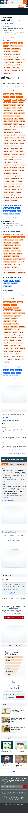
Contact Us (5, 793)
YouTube (16, 798)
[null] (19, 688)
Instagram (22, 798)
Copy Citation (14, 593)
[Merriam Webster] (14, 682)
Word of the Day (14, 685)
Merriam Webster (4, 780)
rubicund (4, 536)
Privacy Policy (13, 793)
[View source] (3, 431)
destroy (12, 464)
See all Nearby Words (13, 540)
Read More (5, 417)
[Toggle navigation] (1, 2)
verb (17, 78)
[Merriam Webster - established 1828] (5, 2)
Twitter (11, 798)
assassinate (20, 464)
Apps (14, 792)
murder (4, 464)
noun (18, 20)
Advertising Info (21, 792)
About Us (8, 792)
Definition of (6, 23)
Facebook (6, 798)
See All (14, 771)
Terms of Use (22, 793)
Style (3, 580)
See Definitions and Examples (13, 691)
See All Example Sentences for (13, 454)
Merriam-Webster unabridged (14, 617)
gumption (13, 688)
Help (3, 792)
